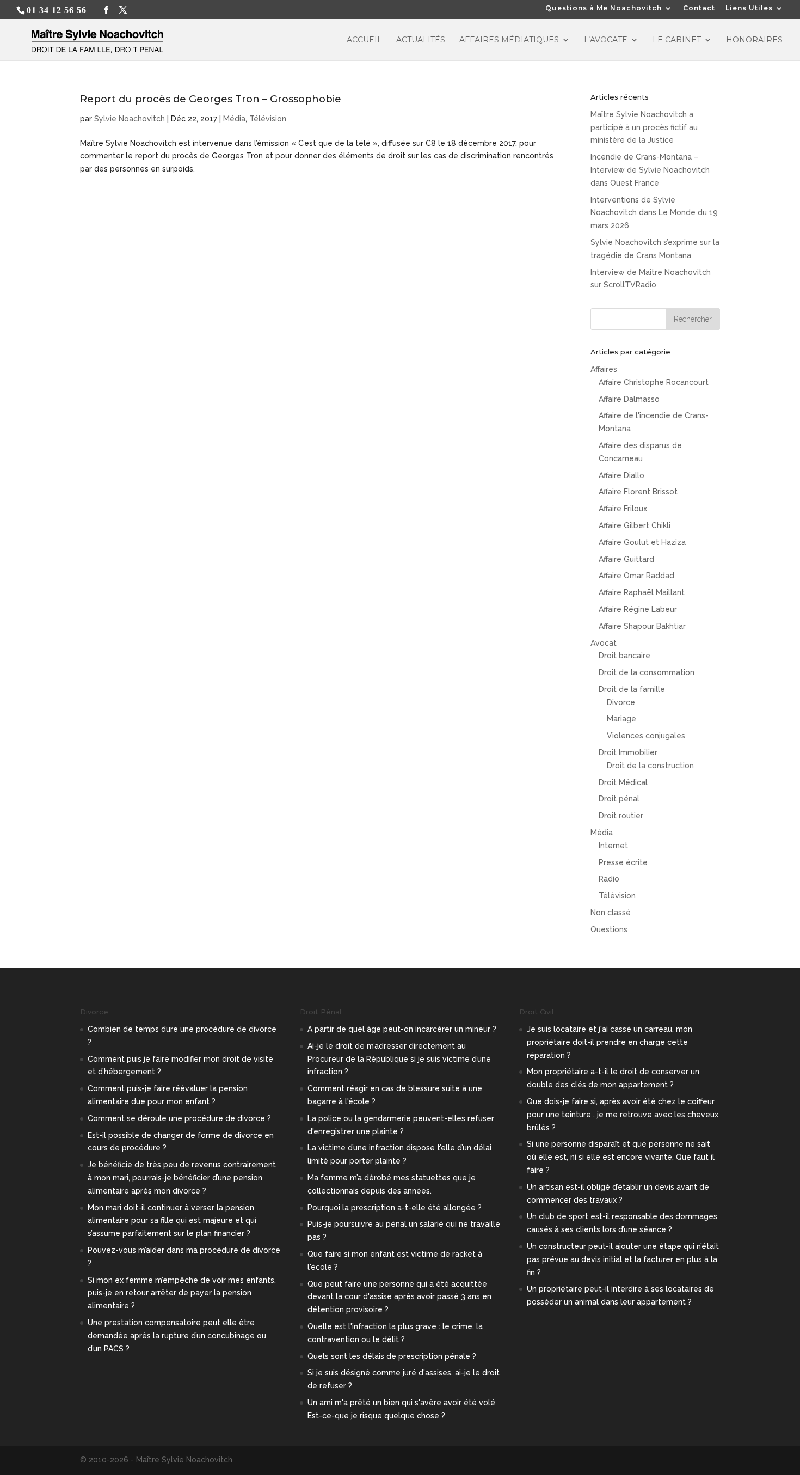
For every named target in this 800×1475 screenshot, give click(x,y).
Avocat (603, 643)
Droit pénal (619, 798)
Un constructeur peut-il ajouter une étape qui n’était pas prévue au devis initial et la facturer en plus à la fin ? (623, 1259)
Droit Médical (623, 782)
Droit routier (621, 815)
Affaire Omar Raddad (636, 575)
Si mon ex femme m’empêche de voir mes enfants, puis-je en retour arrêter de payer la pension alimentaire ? (182, 1293)
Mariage (621, 718)
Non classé (610, 912)
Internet (613, 845)
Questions (608, 929)
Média (234, 118)
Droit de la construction (650, 765)
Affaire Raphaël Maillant (642, 592)
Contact (699, 8)
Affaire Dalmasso (629, 399)
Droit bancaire (624, 655)
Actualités (420, 40)
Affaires (603, 369)
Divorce (621, 702)
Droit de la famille (632, 689)
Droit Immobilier (628, 752)
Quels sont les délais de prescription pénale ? (391, 1356)
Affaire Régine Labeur (638, 609)
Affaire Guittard (626, 559)
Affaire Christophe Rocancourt (654, 382)
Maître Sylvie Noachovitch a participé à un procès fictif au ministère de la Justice (644, 127)
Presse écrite (623, 862)
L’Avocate (605, 40)
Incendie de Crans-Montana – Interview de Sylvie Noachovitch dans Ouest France (650, 169)
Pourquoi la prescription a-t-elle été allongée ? (394, 1207)
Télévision (267, 118)
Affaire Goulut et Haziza (642, 542)
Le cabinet (677, 40)
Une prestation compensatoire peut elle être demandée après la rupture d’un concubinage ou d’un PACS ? (177, 1335)
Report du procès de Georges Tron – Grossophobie (210, 99)
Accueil (364, 40)
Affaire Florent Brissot (638, 491)
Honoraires (754, 40)
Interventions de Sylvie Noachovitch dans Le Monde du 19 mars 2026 (654, 212)
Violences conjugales (646, 735)
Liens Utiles (749, 8)
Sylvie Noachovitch (129, 118)
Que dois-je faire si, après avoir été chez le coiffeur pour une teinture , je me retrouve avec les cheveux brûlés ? (622, 1114)
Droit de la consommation (646, 672)
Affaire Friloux (623, 508)
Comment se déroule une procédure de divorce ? (179, 1118)
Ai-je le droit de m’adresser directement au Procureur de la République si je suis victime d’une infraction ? (399, 1059)
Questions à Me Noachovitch (603, 8)
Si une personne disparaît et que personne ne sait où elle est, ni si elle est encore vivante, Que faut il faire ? (621, 1157)
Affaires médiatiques (509, 40)
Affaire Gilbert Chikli (634, 525)
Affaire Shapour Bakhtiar (642, 626)
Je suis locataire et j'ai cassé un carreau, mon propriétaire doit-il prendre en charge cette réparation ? (609, 1042)
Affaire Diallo (621, 475)
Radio (609, 878)
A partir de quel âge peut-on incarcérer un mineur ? (401, 1029)
